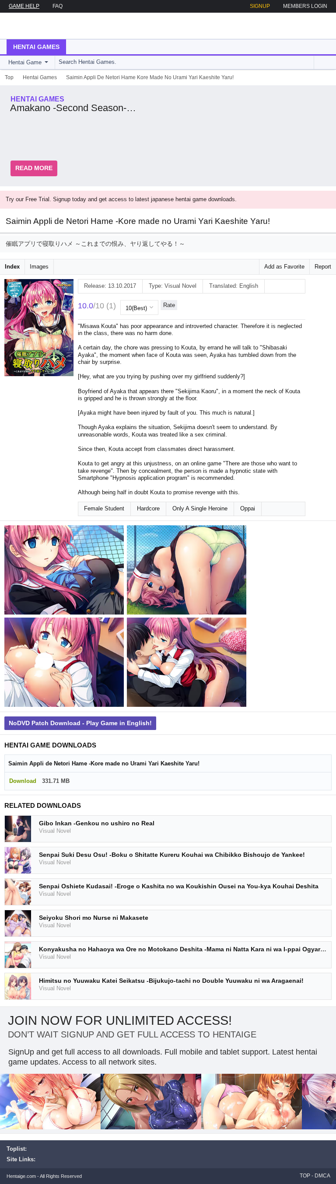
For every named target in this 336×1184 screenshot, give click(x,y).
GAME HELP (24, 6)
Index (12, 266)
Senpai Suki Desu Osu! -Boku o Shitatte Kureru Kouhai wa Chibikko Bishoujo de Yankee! (172, 854)
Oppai (247, 508)
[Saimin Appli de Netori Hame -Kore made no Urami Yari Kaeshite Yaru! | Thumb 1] (65, 571)
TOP (305, 1176)
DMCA (322, 1176)
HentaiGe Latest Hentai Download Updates (51, 26)
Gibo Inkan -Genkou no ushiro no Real (96, 823)
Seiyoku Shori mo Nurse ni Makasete (93, 917)
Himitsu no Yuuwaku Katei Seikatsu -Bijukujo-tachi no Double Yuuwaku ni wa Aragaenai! (171, 980)
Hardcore (148, 508)
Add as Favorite (284, 266)
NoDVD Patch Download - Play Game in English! (80, 722)
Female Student (104, 508)
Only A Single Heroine (200, 508)
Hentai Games (36, 46)
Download (22, 781)
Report (323, 266)
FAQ (57, 6)
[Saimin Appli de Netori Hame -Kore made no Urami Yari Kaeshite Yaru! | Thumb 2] (188, 571)
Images (39, 266)
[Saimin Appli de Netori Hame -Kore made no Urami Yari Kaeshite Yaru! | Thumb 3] (65, 664)
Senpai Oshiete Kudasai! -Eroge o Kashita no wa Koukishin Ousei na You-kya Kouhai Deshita (178, 886)
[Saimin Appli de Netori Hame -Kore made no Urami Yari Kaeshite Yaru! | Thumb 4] (188, 664)
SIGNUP (260, 6)
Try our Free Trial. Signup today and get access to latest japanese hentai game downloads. (121, 199)
